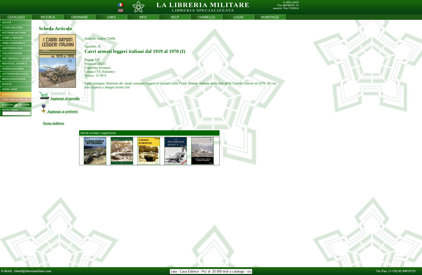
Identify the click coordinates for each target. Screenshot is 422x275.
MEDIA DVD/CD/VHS (13, 79)
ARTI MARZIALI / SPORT (16, 58)
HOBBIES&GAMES (13, 68)
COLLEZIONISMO (12, 53)
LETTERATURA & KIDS (15, 73)
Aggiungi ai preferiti (61, 111)
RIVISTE (7, 84)
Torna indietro (53, 123)
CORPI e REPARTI (12, 37)
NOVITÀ (6, 22)
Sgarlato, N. (92, 46)
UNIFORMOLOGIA (12, 48)
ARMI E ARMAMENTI (14, 43)
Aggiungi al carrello (65, 98)
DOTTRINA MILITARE (14, 32)
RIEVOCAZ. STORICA (14, 63)
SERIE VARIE (10, 89)
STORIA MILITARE (12, 27)
